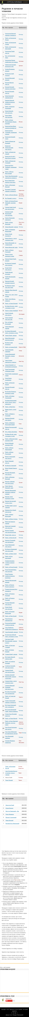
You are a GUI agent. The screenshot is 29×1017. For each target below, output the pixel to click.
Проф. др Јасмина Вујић (11, 347)
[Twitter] (13, 1013)
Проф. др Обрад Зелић (11, 553)
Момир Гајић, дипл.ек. (10, 535)
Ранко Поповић (9, 780)
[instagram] (17, 1013)
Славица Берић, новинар (11, 654)
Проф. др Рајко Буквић (10, 616)
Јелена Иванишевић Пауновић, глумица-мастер (10, 356)
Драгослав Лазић (10, 805)
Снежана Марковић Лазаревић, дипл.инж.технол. (10, 687)
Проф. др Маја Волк (10, 406)
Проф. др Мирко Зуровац (11, 519)
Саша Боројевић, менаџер (11, 632)
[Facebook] (11, 1013)
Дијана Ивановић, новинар (11, 227)
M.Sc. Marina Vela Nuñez (11, 431)
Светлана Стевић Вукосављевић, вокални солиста (11, 641)
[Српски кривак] (14, 2)
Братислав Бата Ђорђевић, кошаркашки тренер (11, 167)
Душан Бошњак (9, 808)
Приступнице (17, 880)
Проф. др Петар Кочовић (11, 567)
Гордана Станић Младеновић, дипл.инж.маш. (9, 213)
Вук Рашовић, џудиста (10, 198)
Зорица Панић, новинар (11, 335)
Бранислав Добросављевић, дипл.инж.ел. (9, 147)
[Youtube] (15, 1013)
